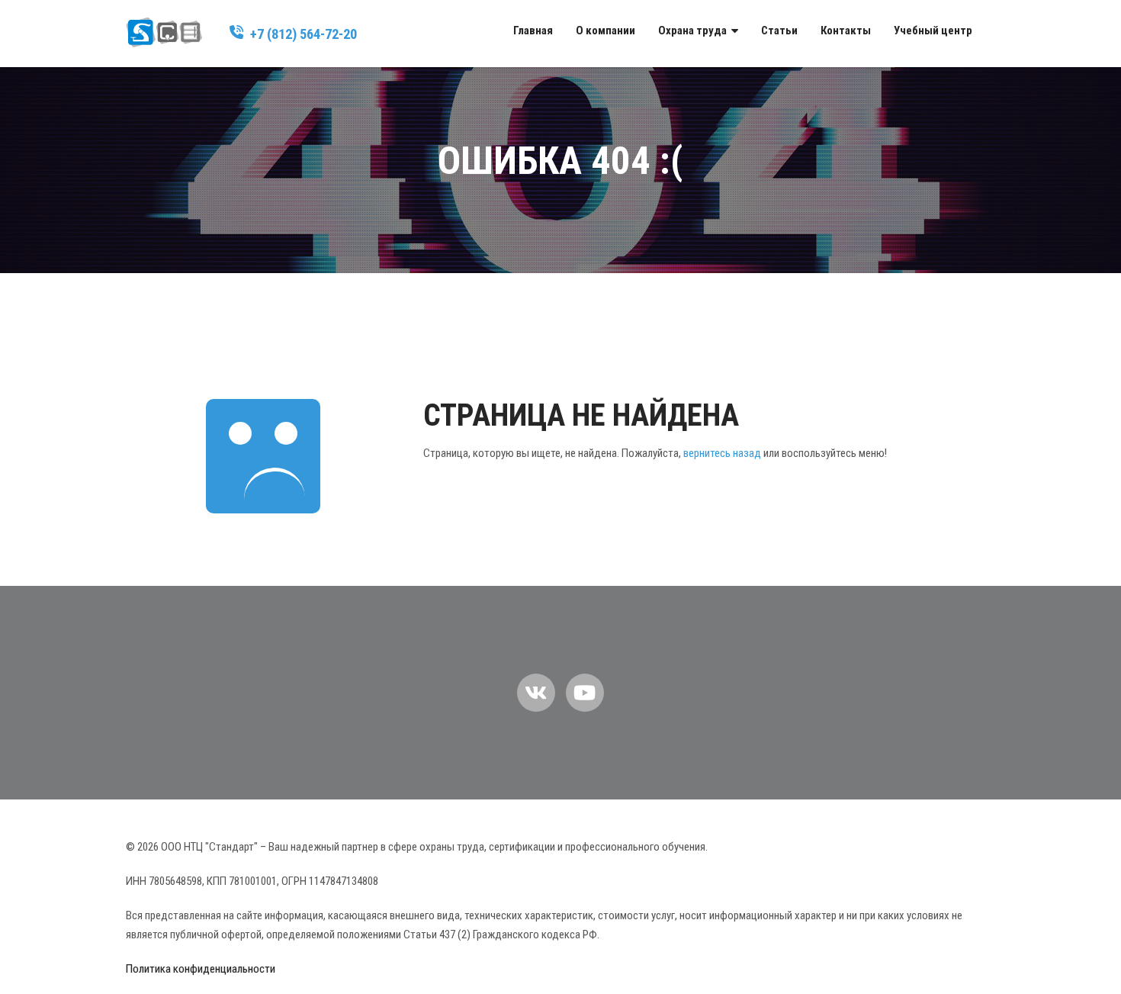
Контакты (846, 30)
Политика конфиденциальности (200, 969)
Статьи (779, 30)
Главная (533, 30)
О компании (605, 30)
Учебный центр (933, 30)
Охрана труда (692, 30)
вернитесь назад (722, 453)
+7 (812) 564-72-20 (303, 34)
